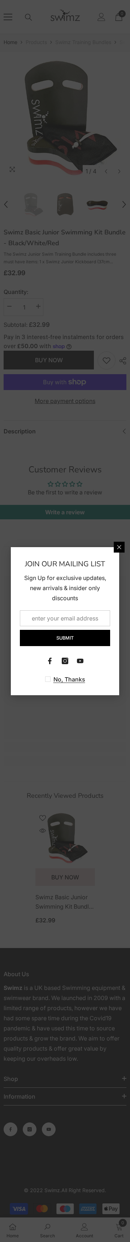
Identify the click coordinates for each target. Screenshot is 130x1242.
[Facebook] (49, 660)
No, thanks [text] (69, 679)
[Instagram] (65, 660)
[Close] (119, 547)
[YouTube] (80, 660)
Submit (65, 638)
